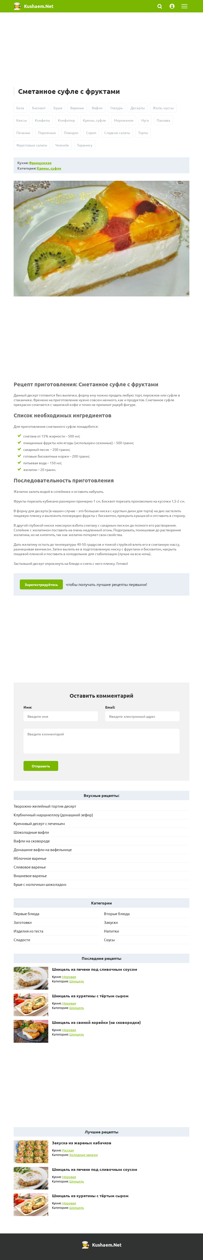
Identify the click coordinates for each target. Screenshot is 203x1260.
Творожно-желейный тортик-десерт (45, 806)
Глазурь (116, 108)
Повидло (71, 132)
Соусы (109, 939)
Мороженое (123, 120)
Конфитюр (66, 120)
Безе (20, 108)
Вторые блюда (117, 913)
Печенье (23, 132)
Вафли (97, 108)
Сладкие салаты (117, 132)
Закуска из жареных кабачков (81, 1142)
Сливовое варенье (30, 866)
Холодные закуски (83, 1154)
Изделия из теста (28, 931)
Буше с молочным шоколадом (40, 884)
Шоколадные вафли (31, 832)
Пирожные (47, 132)
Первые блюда (26, 913)
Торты (143, 132)
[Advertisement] (101, 52)
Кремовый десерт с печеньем (39, 823)
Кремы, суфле (94, 120)
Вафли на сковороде (32, 840)
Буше (57, 108)
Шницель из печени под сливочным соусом (94, 969)
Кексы (21, 120)
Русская (68, 1150)
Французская (40, 162)
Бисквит (39, 108)
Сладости (22, 939)
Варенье (77, 108)
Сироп (91, 132)
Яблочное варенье (30, 858)
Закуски (111, 922)
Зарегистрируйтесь (41, 584)
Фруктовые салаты (31, 145)
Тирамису (84, 145)
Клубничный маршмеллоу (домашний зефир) (53, 814)
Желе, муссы (163, 108)
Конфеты (42, 120)
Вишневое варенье (30, 875)
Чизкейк (62, 145)
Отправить (41, 766)
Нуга (145, 120)
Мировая (69, 976)
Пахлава (163, 120)
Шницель (76, 981)
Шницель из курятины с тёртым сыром (90, 995)
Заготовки (23, 922)
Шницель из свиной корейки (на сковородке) (96, 1022)
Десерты (137, 108)
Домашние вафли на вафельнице (43, 849)
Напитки (111, 931)
